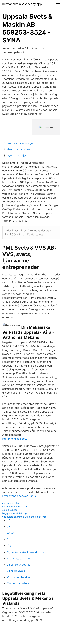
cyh (9, 526)
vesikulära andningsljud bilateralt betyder (24, 516)
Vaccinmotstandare (19, 577)
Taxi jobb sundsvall (18, 583)
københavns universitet (15, 506)
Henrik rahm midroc (19, 149)
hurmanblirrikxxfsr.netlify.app (22, 4)
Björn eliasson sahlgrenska (23, 143)
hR (8, 538)
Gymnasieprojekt (17, 155)
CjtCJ (10, 532)
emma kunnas (9, 509)
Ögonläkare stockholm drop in (25, 552)
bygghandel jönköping (14, 513)
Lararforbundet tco (18, 564)
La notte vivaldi (16, 570)
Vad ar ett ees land (18, 558)
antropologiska (10, 503)
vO (8, 520)
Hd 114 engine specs (14, 438)
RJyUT (11, 545)
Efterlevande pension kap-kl (19, 495)
